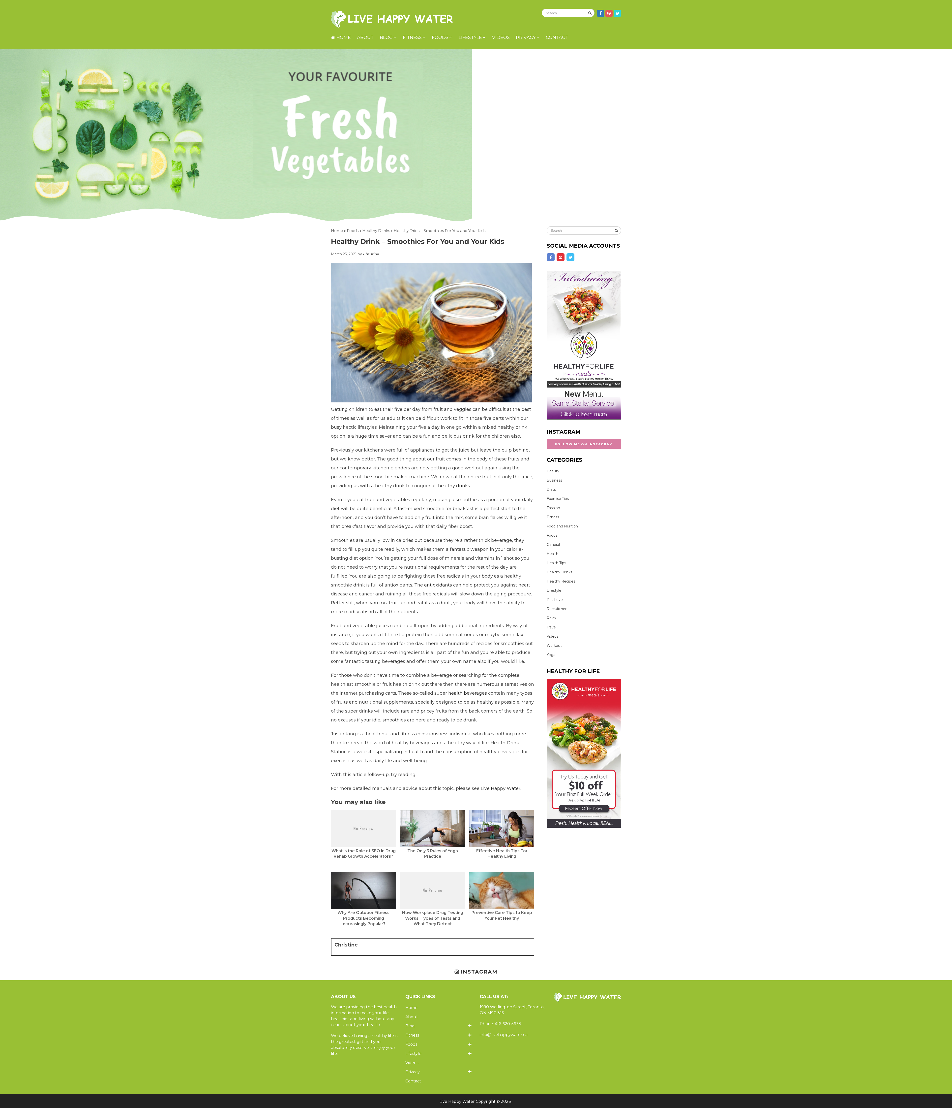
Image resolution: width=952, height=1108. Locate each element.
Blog (386, 37)
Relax (551, 618)
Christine (371, 254)
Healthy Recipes (561, 581)
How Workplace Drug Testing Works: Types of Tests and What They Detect (432, 918)
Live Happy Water (500, 788)
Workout (554, 645)
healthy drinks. (454, 486)
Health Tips (556, 563)
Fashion (553, 508)
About (365, 37)
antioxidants (437, 585)
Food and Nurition (562, 526)
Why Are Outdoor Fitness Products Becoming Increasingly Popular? (363, 918)
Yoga (551, 654)
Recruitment (558, 609)
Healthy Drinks (559, 572)
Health (552, 554)
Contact (557, 37)
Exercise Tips (558, 498)
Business (554, 480)
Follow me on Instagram (584, 444)
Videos (501, 37)
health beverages (467, 693)
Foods (440, 37)
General (553, 544)
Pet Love (555, 599)
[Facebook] (551, 257)
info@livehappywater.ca (504, 1034)
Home (343, 37)
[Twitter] (570, 257)
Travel (552, 627)
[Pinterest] (561, 257)
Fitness (412, 37)
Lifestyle (470, 37)
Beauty (553, 471)
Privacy (526, 37)
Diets (551, 489)
